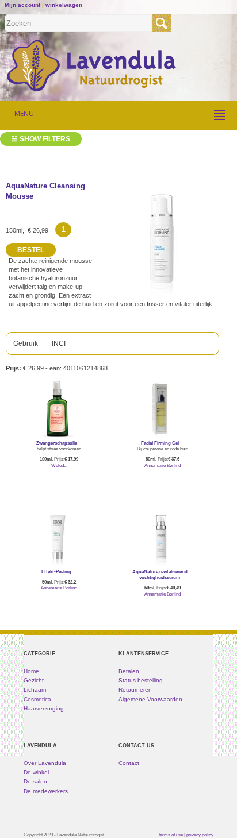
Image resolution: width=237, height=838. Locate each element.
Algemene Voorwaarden (150, 699)
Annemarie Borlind (162, 465)
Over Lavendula (45, 763)
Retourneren (135, 689)
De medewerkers (46, 791)
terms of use (171, 834)
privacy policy (199, 834)
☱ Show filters (41, 139)
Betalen (128, 671)
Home (31, 671)
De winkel (36, 772)
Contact (128, 763)
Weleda (58, 465)
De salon (35, 781)
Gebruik (25, 343)
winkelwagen (63, 5)
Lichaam (35, 689)
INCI (59, 343)
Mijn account (22, 5)
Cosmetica (37, 699)
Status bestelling (140, 680)
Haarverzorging (44, 708)
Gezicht (34, 680)
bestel (58, 482)
